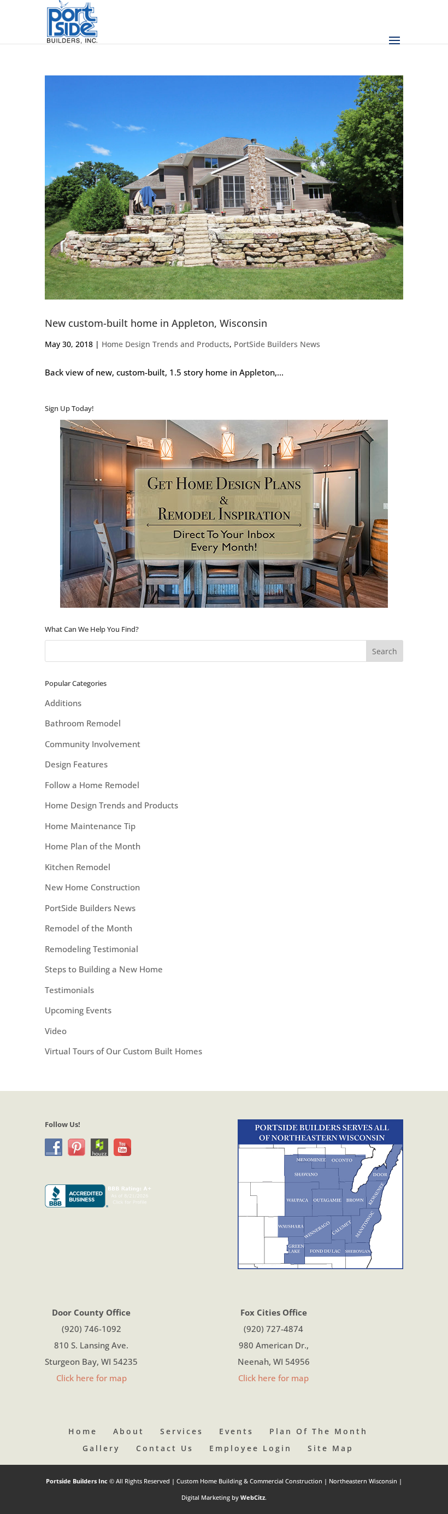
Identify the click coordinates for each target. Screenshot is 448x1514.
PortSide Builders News (277, 344)
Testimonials (69, 989)
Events (236, 1431)
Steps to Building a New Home (104, 969)
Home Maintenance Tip (90, 825)
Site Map (330, 1448)
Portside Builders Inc (77, 1481)
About (128, 1431)
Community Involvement (92, 743)
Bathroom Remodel (83, 723)
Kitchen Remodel (77, 866)
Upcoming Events (78, 1010)
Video (56, 1030)
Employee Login (250, 1448)
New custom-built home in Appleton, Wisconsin (156, 323)
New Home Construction (92, 887)
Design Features (76, 764)
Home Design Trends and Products (165, 344)
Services (181, 1431)
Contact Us (164, 1448)
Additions (63, 702)
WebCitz (252, 1497)
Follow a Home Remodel (92, 784)
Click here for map (91, 1377)
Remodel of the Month (88, 928)
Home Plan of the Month (92, 846)
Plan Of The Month (318, 1431)
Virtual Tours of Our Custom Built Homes (123, 1051)
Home (82, 1431)
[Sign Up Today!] (224, 514)
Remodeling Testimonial (91, 948)
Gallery (101, 1448)
